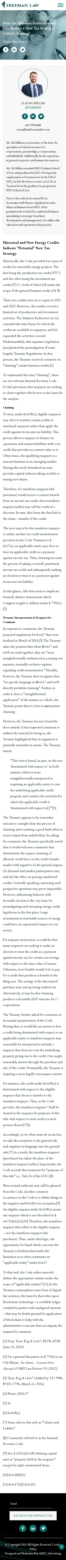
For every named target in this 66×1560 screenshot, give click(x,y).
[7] (11, 1152)
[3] (41, 640)
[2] (5, 609)
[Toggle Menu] (60, 5)
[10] (25, 1221)
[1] (52, 365)
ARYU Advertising (50, 1553)
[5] (54, 808)
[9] (58, 1203)
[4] (28, 733)
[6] (28, 1125)
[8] (51, 1176)
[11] (45, 1284)
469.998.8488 (33, 125)
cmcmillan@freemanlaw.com (33, 129)
